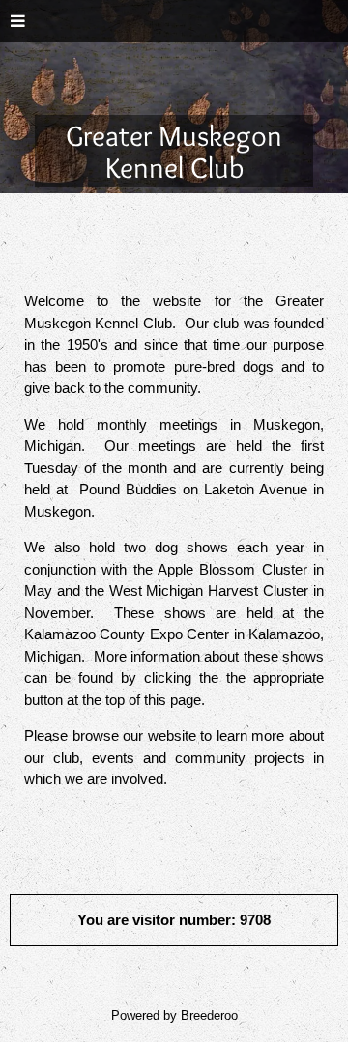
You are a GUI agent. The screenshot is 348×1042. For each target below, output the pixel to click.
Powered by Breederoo (174, 1016)
